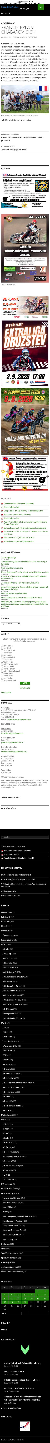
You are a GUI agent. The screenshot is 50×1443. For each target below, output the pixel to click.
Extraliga (4, 917)
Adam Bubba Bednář (11, 671)
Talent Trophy (8, 1239)
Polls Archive (6, 693)
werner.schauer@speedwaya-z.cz (14, 752)
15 (38, 1299)
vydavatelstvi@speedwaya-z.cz (19, 719)
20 (25, 1302)
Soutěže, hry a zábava (9, 1253)
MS (2, 1120)
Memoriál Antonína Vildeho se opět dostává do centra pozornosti (22, 138)
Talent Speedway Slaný (12, 1235)
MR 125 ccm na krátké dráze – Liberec (21, 1380)
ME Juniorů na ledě (10, 1092)
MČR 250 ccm (8, 958)
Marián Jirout (8, 667)
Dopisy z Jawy (7, 912)
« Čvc (4, 1313)
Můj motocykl (6, 1184)
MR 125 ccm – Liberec (14, 1371)
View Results (25, 688)
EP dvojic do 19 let (10, 1046)
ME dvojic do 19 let (10, 1074)
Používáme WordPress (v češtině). (12, 1440)
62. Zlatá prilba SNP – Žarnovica (19, 1388)
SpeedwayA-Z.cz (9, 7)
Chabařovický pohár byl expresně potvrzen (18, 879)
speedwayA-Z (6, 1262)
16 (45, 1299)
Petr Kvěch (7, 653)
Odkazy (4, 1330)
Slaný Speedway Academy (13, 1221)
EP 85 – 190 (7, 1037)
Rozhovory (5, 1244)
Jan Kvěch (7, 648)
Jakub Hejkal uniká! (11, 507)
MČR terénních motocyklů (13, 1000)
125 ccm (6, 1124)
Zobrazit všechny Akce (11, 1408)
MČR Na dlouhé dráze (11, 991)
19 (18, 1302)
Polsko (5, 1212)
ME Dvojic (7, 1069)
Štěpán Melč (8, 660)
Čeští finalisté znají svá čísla (12, 568)
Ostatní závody (8, 23)
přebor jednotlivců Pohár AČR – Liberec (22, 1363)
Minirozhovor (6, 1115)
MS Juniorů (7, 1161)
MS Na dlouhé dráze (11, 1166)
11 (12, 1299)
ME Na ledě (7, 1101)
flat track (6, 1133)
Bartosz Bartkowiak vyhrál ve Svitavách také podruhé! (25, 528)
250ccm (6, 1032)
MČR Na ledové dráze (11, 995)
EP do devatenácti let (11, 1041)
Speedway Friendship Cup (13, 1230)
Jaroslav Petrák (9, 657)
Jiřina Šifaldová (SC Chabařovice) (23, 37)
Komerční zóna (7, 940)
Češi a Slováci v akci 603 (11, 896)
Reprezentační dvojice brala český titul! (19, 538)
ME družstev (7, 1064)
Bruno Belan (8, 673)
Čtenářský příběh (9, 935)
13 (25, 1299)
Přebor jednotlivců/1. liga (12, 1018)
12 (18, 1299)
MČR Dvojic (7, 963)
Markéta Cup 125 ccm (11, 1198)
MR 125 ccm (8, 1009)
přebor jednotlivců (10, 1014)
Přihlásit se (7, 14)
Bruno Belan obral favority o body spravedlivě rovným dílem (25, 572)
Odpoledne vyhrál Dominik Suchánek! (19, 503)
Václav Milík (8, 662)
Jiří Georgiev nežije (8, 558)
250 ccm (6, 1129)
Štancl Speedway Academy (12, 1272)
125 (4, 1028)
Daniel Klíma (8, 676)
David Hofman (9, 669)
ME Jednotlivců (9, 1078)
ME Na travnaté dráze (11, 1106)
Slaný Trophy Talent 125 (12, 1226)
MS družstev (7, 1143)
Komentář (5, 931)
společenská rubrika (9, 1267)
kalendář (6, 949)
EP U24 (5, 1055)
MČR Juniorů (8, 981)
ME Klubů (6, 1097)
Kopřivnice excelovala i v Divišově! (17, 515)
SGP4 (5, 1175)
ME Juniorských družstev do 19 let (16, 1083)
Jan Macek (7, 655)
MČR (3, 945)
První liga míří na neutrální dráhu (14, 593)
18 (12, 1302)
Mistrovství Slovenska (11, 1203)
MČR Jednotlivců (9, 972)
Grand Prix (5, 922)
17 (5, 1302)
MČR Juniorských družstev (13, 977)
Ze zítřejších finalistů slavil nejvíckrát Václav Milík (20, 583)
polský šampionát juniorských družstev (18, 1216)
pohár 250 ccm (9, 1207)
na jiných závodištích (9, 1189)
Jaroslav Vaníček (9, 680)
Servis (3, 1249)
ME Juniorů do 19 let (11, 1087)
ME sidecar (7, 1110)
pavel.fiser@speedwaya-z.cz (12, 742)
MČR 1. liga (7, 954)
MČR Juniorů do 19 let (12, 986)
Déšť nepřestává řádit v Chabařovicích (16, 875)
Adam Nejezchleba (10, 664)
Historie (4, 926)
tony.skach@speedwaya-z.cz (12, 733)
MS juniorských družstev (12, 1157)
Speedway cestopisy (9, 1258)
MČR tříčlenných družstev (13, 1005)
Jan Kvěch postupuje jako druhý (13, 148)
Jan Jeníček (7, 646)
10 (5, 1299)
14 (31, 1299)
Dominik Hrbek (9, 650)
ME (2, 1023)
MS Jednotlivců (9, 1152)
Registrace (23, 9)
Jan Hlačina (8, 678)
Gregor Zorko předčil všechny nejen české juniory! (23, 511)
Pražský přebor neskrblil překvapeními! (19, 541)
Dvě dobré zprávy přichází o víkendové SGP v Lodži (21, 598)
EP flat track (7, 1051)
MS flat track (8, 1147)
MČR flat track (8, 968)
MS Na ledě (7, 1170)
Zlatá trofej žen (8, 1180)
